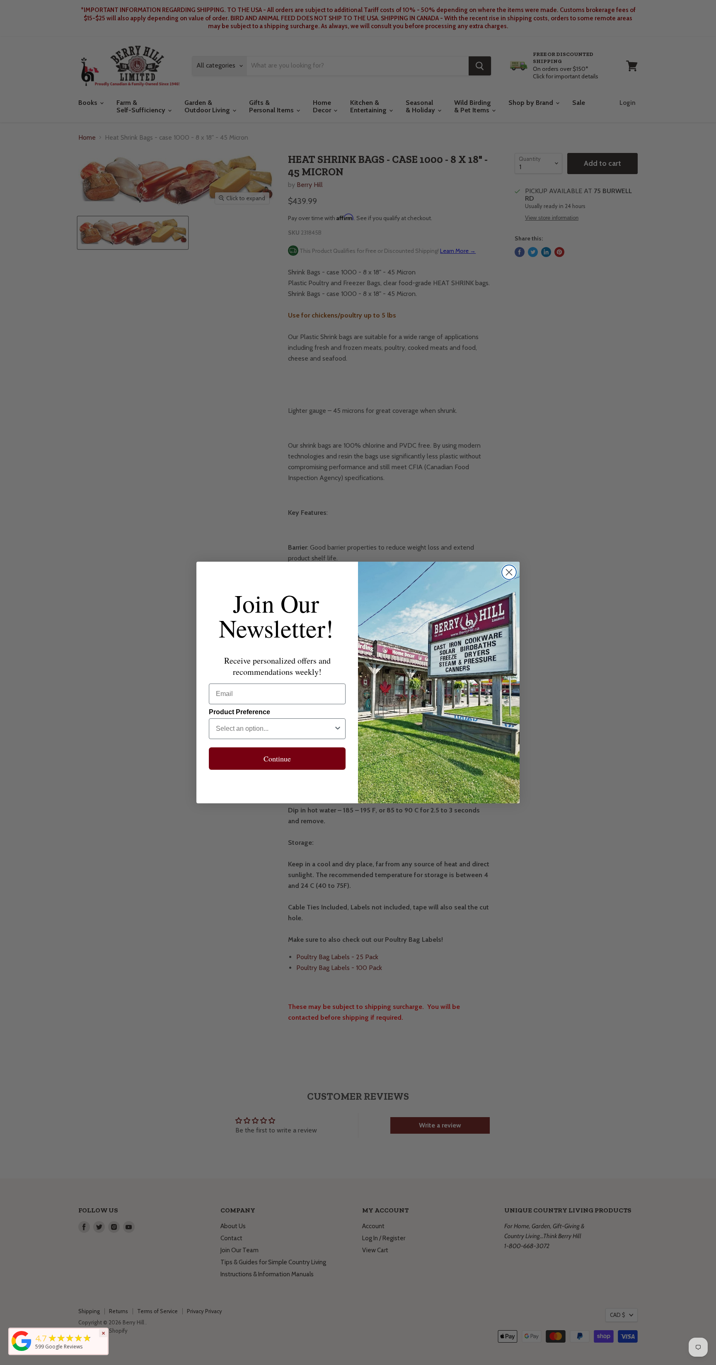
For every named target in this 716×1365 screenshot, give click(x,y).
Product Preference (239, 711)
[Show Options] (338, 729)
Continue (277, 759)
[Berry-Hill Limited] (22, 1350)
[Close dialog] (509, 572)
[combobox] (275, 729)
